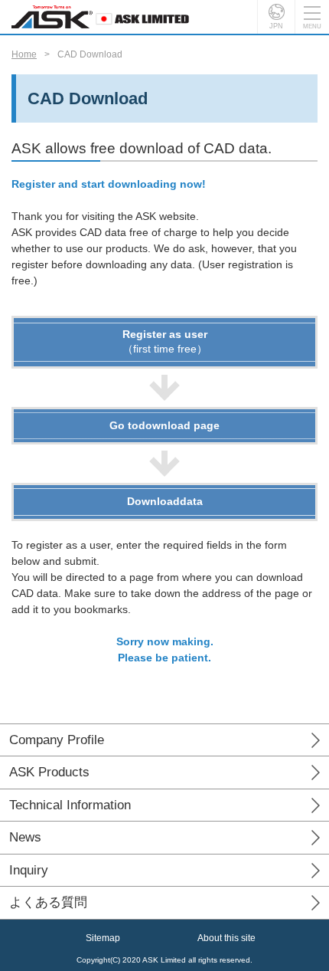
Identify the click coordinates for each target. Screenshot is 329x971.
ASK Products (49, 772)
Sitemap (103, 938)
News (25, 837)
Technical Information (70, 805)
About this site (226, 938)
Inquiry (28, 870)
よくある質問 (48, 902)
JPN (276, 26)
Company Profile (56, 740)
